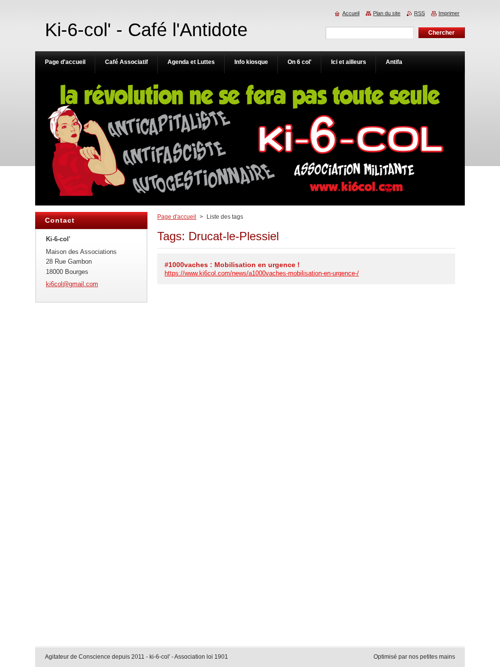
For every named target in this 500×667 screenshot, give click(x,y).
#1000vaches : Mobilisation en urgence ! (232, 265)
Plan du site (386, 13)
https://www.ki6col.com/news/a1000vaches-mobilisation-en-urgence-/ (262, 273)
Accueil (350, 13)
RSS (419, 13)
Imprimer (448, 13)
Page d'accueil (176, 217)
